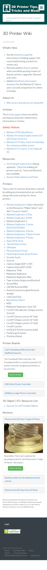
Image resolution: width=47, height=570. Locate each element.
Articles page (13, 114)
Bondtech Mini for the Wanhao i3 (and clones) (22, 479)
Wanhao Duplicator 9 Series (20, 237)
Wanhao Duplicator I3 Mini (19, 218)
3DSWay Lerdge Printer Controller (20, 393)
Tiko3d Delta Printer (17, 244)
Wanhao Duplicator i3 (17, 204)
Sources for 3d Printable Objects (22, 406)
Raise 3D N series (15, 241)
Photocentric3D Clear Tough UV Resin (22, 419)
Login (6, 524)
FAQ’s (31, 550)
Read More (15, 375)
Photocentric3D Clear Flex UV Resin (21, 490)
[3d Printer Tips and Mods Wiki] (21, 8)
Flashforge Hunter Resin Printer (22, 254)
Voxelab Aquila (14, 257)
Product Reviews (20, 553)
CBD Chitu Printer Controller (18, 384)
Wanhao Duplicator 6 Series (20, 231)
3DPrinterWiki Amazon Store (16, 555)
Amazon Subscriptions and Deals (22, 177)
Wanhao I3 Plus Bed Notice (20, 132)
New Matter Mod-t (16, 300)
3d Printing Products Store (20, 164)
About (7, 550)
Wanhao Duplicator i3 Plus (19, 214)
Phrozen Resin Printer (17, 250)
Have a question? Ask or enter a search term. (23, 19)
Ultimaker (11, 247)
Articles (7, 553)
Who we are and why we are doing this (25, 102)
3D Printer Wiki (19, 550)
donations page (22, 54)
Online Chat (35, 555)
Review (27, 68)
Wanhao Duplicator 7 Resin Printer (23, 234)
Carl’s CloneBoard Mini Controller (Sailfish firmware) (20, 351)
